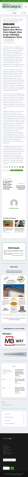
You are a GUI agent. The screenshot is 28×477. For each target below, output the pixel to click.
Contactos (5, 451)
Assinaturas (5, 448)
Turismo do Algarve (19, 170)
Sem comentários (8, 41)
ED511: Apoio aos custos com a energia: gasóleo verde (8, 230)
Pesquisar (5, 466)
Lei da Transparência (7, 450)
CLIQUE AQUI (7, 328)
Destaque (6, 24)
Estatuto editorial (6, 447)
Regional (9, 18)
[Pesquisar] (12, 468)
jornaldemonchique (9, 40)
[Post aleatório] (22, 13)
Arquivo (3, 402)
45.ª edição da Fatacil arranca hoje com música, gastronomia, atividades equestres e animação (19, 372)
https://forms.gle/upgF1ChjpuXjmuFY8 (14, 272)
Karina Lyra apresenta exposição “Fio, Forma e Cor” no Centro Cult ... (20, 230)
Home (4, 18)
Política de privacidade (7, 452)
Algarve (12, 170)
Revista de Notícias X (17, 474)
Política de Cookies (7, 454)
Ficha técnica (5, 446)
